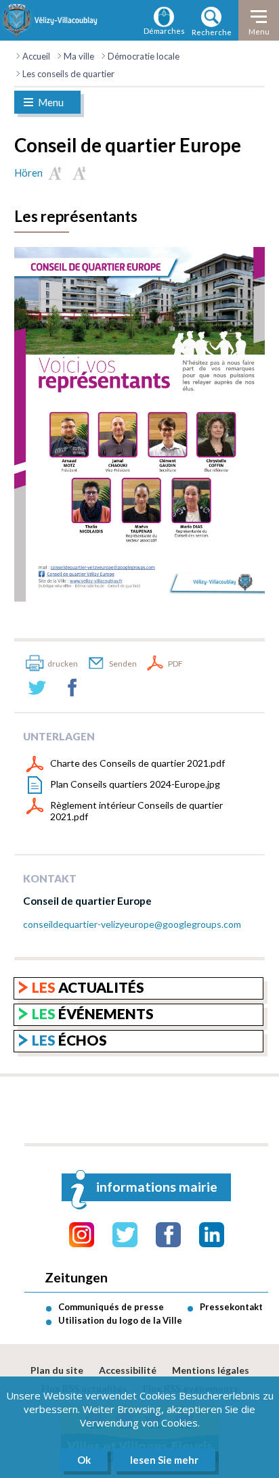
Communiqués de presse (111, 1306)
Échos (69, 1039)
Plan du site (56, 1370)
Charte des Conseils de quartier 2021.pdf (137, 763)
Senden (123, 663)
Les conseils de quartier (68, 73)
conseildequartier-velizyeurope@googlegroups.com (132, 924)
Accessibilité (127, 1370)
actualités (88, 987)
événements (93, 1013)
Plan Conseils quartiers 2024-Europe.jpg (135, 784)
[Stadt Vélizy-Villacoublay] (50, 20)
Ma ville (79, 56)
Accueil (36, 56)
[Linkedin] (211, 1234)
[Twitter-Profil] (124, 1234)
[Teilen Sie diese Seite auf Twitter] (37, 687)
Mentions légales (210, 1370)
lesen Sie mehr (164, 1460)
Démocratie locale (143, 56)
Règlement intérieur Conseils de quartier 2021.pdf (136, 810)
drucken (62, 663)
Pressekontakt (231, 1306)
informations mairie (156, 1186)
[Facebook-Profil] (168, 1234)
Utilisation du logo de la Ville (120, 1320)
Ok (84, 1460)
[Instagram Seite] (81, 1234)
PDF (175, 663)
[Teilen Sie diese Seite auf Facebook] (72, 687)
